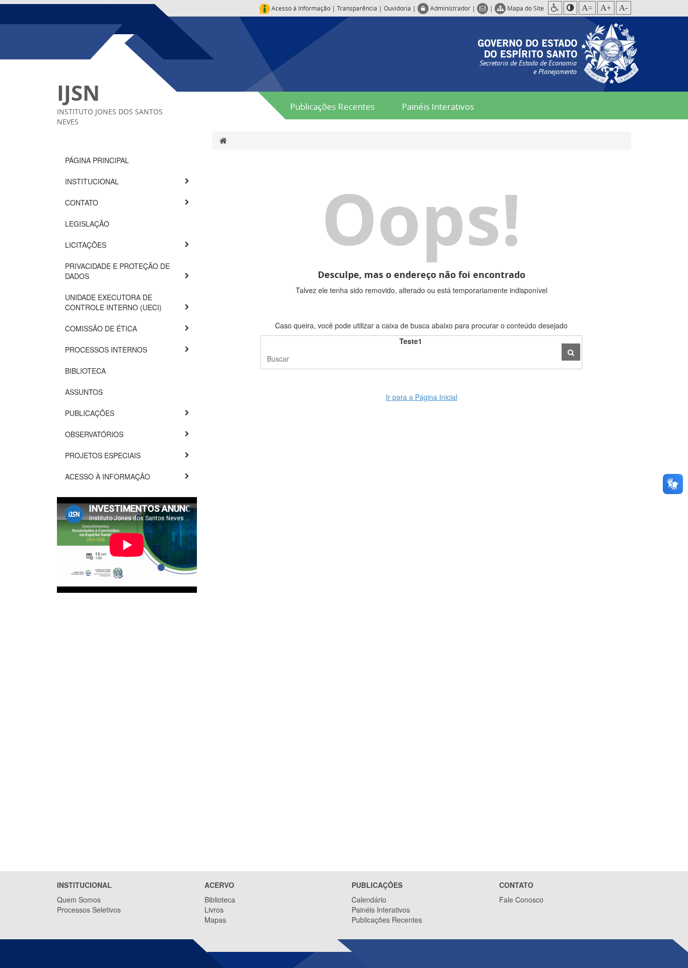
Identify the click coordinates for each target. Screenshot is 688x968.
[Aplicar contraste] (570, 8)
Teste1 (410, 341)
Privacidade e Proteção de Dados (117, 271)
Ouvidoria (397, 8)
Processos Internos (107, 349)
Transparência (357, 8)
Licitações (86, 245)
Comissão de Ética (102, 328)
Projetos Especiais (104, 455)
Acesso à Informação (108, 476)
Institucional (93, 181)
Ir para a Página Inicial (421, 397)
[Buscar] (571, 352)
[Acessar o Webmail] (483, 8)
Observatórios (95, 434)
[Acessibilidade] (555, 8)
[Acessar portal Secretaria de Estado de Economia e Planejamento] (558, 52)
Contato (82, 202)
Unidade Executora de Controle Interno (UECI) (114, 302)
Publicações (90, 413)
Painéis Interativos (438, 106)
